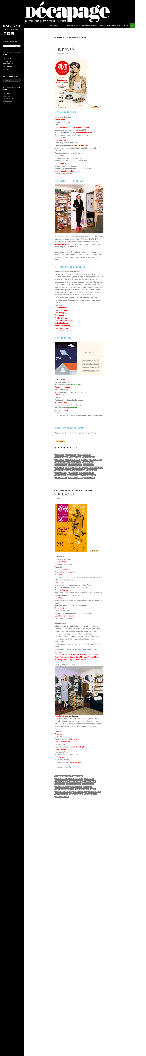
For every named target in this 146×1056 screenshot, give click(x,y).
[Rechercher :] (12, 80)
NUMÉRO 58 (64, 494)
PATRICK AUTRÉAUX (89, 475)
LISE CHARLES (73, 472)
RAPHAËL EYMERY (61, 478)
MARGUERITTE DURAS (86, 472)
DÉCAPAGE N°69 (8, 61)
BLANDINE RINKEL (76, 457)
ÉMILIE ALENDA (60, 784)
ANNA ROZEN (89, 779)
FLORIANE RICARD (61, 465)
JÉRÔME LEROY (92, 470)
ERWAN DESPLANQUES (73, 784)
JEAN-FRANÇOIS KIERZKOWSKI (94, 467)
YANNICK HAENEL (90, 478)
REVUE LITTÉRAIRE (11, 26)
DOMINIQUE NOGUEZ (73, 460)
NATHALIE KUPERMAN (74, 475)
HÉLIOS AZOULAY (76, 786)
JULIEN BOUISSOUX (61, 472)
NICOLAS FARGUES (91, 794)
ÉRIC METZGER (76, 462)
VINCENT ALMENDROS (75, 478)
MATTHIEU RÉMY (60, 475)
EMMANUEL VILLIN (96, 460)
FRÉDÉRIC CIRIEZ (88, 465)
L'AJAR (93, 789)
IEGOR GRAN (59, 467)
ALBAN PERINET (71, 454)
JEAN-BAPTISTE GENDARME (74, 467)
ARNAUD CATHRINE (84, 454)
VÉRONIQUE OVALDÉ (62, 797)
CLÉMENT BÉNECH (90, 781)
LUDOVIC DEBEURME (80, 791)
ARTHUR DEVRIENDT (62, 457)
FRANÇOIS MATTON (75, 465)
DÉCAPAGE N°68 (8, 64)
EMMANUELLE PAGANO (62, 462)
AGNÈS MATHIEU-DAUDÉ (63, 776)
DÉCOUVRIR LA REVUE (56, 25)
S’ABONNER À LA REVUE (73, 25)
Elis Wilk (74, 408)
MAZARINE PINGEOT (95, 791)
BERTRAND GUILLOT (76, 781)
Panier (126, 25)
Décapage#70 (7, 58)
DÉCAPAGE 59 (60, 460)
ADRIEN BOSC (60, 454)
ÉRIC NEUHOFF (88, 462)
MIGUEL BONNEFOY (61, 794)
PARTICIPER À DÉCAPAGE (113, 25)
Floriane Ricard (77, 385)
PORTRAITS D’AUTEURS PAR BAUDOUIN (93, 25)
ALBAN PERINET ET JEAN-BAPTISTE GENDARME (69, 779)
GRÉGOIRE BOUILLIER (62, 786)
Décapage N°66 (7, 69)
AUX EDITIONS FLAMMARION (63, 46)
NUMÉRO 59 (64, 49)
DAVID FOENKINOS (89, 457)
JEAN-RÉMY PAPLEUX (79, 470)
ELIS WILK (85, 460)
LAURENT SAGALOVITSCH (63, 791)
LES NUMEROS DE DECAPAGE (83, 46)
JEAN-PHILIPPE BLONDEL (63, 470)
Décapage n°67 (7, 66)
